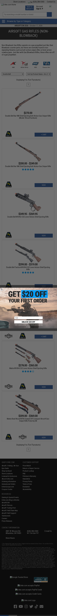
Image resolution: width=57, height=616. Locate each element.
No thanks (28, 327)
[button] (28, 322)
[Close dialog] (2, 289)
